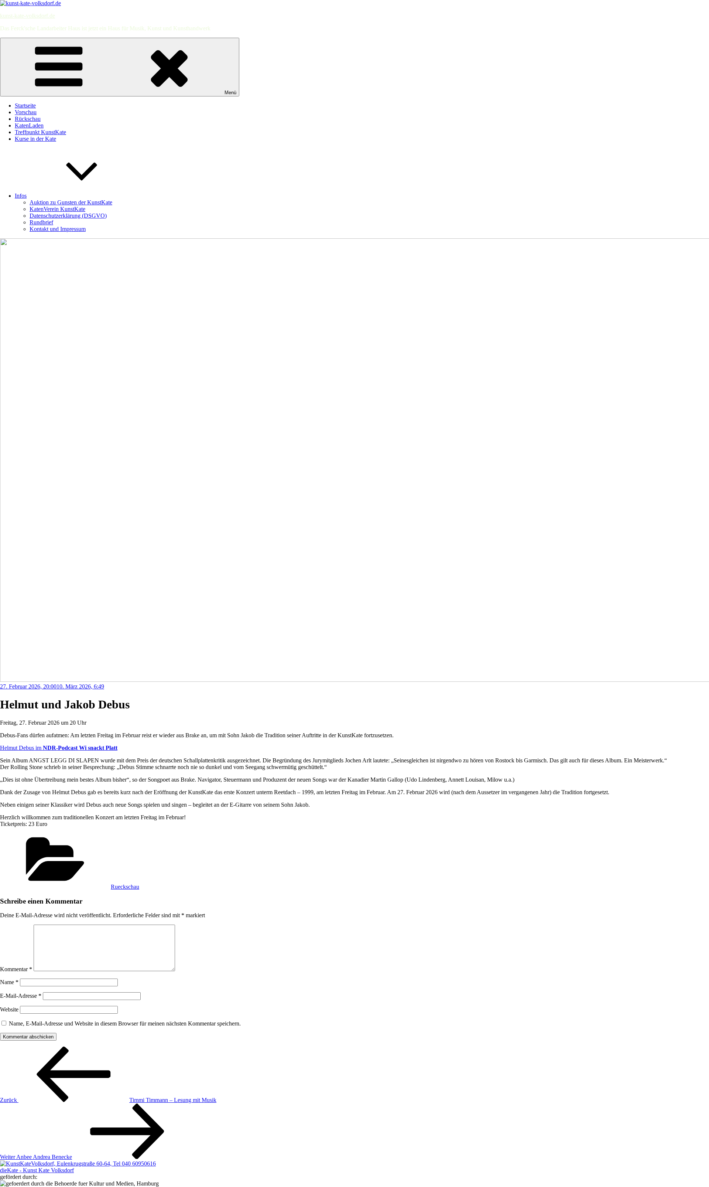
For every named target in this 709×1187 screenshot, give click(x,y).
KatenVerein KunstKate (57, 209)
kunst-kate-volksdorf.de (27, 16)
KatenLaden (29, 125)
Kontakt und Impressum (58, 229)
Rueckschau (125, 887)
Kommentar (16, 969)
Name (9, 982)
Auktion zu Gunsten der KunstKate (71, 202)
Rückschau (28, 119)
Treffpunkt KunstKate (40, 132)
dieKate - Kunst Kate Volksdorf (37, 1170)
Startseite (25, 105)
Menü (230, 92)
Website (9, 1009)
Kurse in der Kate (35, 139)
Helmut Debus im (58, 748)
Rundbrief (41, 222)
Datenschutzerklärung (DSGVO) (68, 215)
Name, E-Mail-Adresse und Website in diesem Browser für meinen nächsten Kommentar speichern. (125, 1023)
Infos (21, 196)
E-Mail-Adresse (20, 996)
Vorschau (26, 112)
